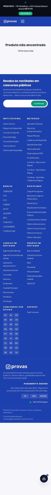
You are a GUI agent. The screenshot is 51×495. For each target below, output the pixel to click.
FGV (5, 196)
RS (11, 348)
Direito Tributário (34, 237)
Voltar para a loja (25, 50)
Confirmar (39, 103)
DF (5, 324)
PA (11, 334)
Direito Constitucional (36, 228)
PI (11, 338)
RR (5, 348)
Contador (7, 275)
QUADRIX (7, 213)
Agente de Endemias (12, 251)
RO (16, 343)
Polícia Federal (33, 271)
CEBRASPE (8, 191)
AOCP (5, 209)
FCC (5, 200)
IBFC (5, 218)
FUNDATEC (8, 222)
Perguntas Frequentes (12, 128)
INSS (29, 263)
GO (16, 324)
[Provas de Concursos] (10, 21)
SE (5, 352)
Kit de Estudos (33, 158)
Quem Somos (9, 124)
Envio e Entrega (9, 137)
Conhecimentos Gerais (37, 220)
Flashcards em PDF (35, 153)
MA (5, 329)
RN (11, 343)
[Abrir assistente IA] (44, 479)
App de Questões (34, 144)
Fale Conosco (33, 312)
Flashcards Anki (33, 149)
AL (11, 315)
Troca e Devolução (11, 141)
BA (11, 320)
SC (16, 348)
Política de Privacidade (12, 150)
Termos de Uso (9, 146)
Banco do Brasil (33, 251)
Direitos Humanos (34, 233)
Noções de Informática (36, 208)
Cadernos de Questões (37, 140)
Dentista (6, 279)
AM (16, 315)
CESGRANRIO (9, 227)
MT (5, 334)
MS (16, 329)
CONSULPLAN (9, 231)
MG (11, 329)
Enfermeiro (7, 283)
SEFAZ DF (31, 283)
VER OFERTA (25, 13)
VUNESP (6, 204)
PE (5, 338)
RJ (5, 343)
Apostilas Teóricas (34, 124)
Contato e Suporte (11, 133)
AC (5, 315)
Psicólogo (7, 301)
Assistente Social (10, 270)
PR (16, 338)
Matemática (32, 203)
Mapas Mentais (33, 136)
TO (16, 352)
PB (16, 334)
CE (16, 320)
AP (5, 320)
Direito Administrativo (36, 224)
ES (11, 324)
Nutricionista (8, 292)
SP (11, 352)
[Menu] (22, 21)
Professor (7, 297)
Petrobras (31, 267)
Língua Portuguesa (35, 191)
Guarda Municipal (10, 288)
